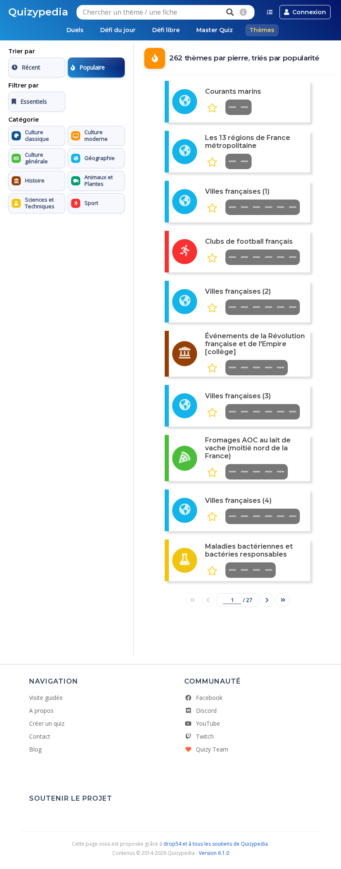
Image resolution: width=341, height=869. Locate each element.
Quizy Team (212, 749)
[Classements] (270, 12)
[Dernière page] (283, 600)
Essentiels (33, 101)
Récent (31, 67)
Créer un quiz (46, 723)
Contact (39, 736)
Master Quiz (214, 30)
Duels (75, 30)
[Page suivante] (267, 600)
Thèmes (262, 30)
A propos (41, 710)
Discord (206, 710)
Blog (35, 749)
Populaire (92, 67)
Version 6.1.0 (214, 853)
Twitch (205, 736)
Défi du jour (118, 30)
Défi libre (166, 30)
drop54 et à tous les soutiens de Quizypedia (215, 843)
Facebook (209, 698)
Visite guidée (46, 698)
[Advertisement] (66, 269)
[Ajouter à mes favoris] (212, 108)
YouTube (208, 723)
